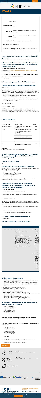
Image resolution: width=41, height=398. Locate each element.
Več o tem (26, 396)
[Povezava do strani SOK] (7, 360)
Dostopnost (31, 388)
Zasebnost (36, 388)
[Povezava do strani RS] (20, 378)
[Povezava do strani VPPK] (9, 367)
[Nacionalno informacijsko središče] (20, 5)
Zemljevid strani (25, 388)
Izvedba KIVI (24, 389)
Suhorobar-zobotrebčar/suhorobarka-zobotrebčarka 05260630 (23, 70)
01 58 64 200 (4, 1)
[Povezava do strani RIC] (33, 378)
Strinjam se (18, 396)
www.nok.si (18, 357)
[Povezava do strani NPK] (7, 354)
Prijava (34, 1)
